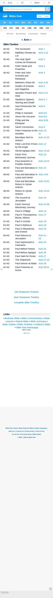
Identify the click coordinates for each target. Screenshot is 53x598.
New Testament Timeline (26, 297)
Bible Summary (38, 321)
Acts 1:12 (43, 52)
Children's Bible (42, 324)
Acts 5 (41, 86)
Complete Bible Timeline (26, 302)
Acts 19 (42, 225)
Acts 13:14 (43, 161)
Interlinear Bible (11, 318)
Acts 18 (42, 221)
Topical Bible (21, 321)
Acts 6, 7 (42, 99)
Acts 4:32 (43, 82)
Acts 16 (42, 211)
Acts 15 (42, 197)
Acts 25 (42, 249)
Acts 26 (42, 252)
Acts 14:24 (43, 191)
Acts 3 (41, 66)
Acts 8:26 (43, 120)
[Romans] (50, 275)
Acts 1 (41, 49)
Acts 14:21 (43, 181)
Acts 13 (42, 154)
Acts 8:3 (42, 113)
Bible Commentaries (32, 318)
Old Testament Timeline (26, 292)
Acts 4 (41, 72)
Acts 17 (42, 214)
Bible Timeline (25, 324)
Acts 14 (42, 168)
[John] (3, 275)
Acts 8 (41, 106)
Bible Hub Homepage (27, 327)
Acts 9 (41, 127)
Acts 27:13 (43, 260)
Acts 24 (42, 242)
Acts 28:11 (43, 267)
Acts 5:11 (43, 93)
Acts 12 (42, 144)
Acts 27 (42, 256)
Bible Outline (9, 324)
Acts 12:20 (43, 150)
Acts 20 (42, 229)
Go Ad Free (4, 592)
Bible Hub (26, 333)
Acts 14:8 (43, 174)
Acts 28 (42, 263)
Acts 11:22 (43, 137)
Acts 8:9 (42, 116)
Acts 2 (41, 59)
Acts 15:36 (43, 204)
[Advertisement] (26, 391)
